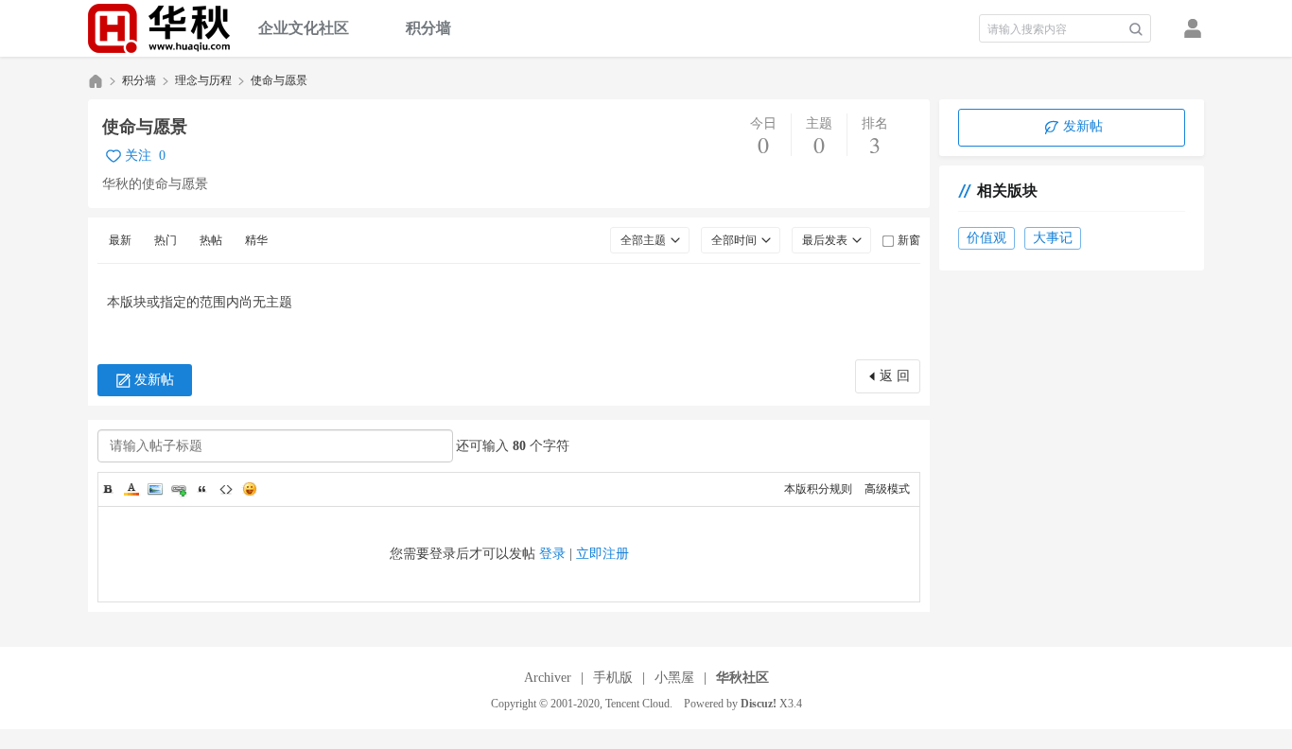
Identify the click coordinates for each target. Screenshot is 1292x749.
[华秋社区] (159, 28)
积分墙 (428, 28)
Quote (202, 488)
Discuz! (759, 703)
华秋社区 (95, 81)
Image (155, 488)
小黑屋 (674, 678)
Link (178, 488)
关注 (138, 155)
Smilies (249, 488)
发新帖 (154, 380)
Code (226, 488)
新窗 (909, 240)
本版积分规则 (818, 489)
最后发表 (824, 240)
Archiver (547, 678)
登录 (552, 554)
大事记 (1053, 238)
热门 (165, 240)
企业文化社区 (303, 28)
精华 (256, 240)
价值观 (986, 238)
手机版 (613, 678)
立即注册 (602, 554)
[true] (1136, 29)
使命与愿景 (279, 80)
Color (131, 488)
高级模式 (887, 489)
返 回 (895, 376)
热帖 (211, 240)
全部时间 (734, 240)
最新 (120, 240)
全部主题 (643, 240)
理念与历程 (203, 80)
